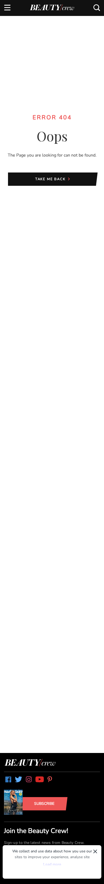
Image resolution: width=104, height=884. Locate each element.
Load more (52, 864)
